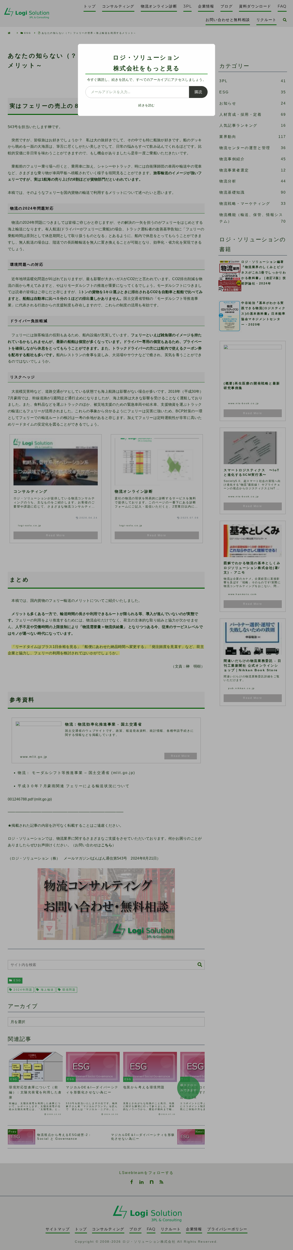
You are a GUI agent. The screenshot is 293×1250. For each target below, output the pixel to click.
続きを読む (146, 105)
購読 (198, 92)
